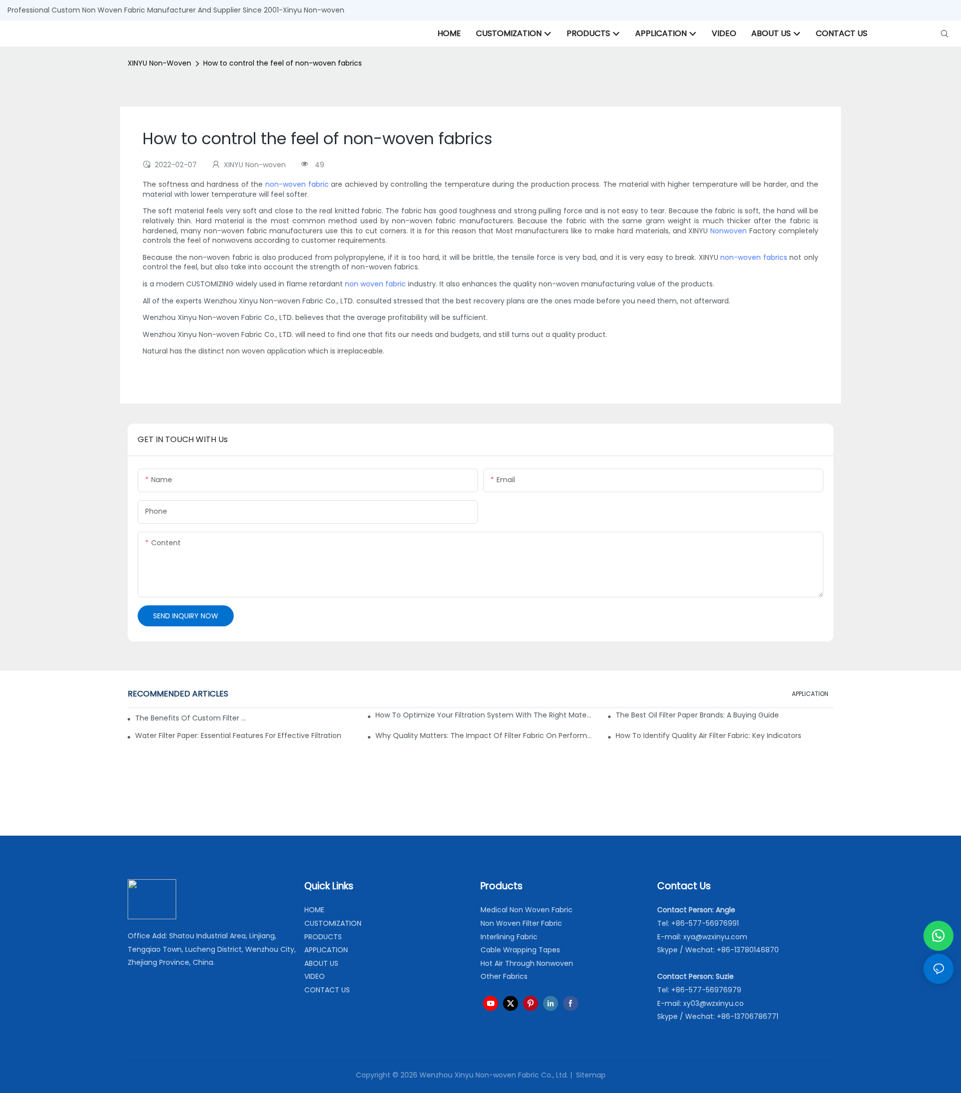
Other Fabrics (504, 976)
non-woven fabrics (753, 257)
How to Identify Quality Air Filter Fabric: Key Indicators (708, 736)
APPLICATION (810, 693)
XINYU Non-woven (159, 63)
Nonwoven (728, 231)
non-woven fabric (297, 184)
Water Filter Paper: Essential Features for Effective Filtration (238, 736)
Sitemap (590, 1075)
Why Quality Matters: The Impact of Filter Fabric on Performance (484, 736)
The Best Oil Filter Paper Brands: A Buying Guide (697, 715)
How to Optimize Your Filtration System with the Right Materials (484, 715)
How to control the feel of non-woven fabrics (282, 63)
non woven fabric (375, 284)
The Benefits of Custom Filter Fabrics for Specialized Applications (190, 718)
